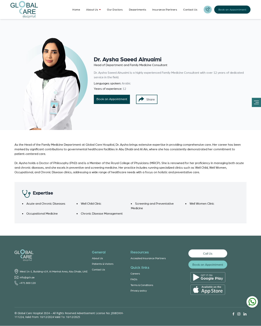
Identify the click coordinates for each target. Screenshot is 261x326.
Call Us (207, 253)
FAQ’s (133, 279)
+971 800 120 (27, 282)
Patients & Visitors (102, 263)
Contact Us (190, 9)
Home (76, 9)
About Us (92, 9)
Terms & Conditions (141, 285)
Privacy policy (138, 290)
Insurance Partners (164, 9)
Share (150, 99)
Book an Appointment (232, 9)
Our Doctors (115, 9)
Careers (135, 273)
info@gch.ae (27, 277)
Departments (137, 9)
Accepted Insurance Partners (148, 258)
